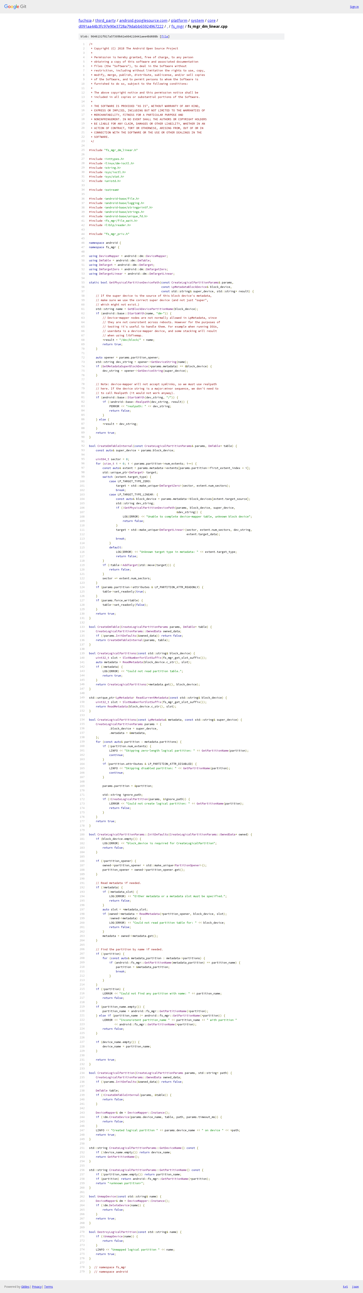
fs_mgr (177, 26)
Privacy (37, 1287)
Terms (48, 1287)
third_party (105, 20)
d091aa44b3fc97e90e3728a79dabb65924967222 (121, 26)
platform (179, 20)
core (212, 20)
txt (345, 1286)
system (197, 20)
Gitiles (25, 1287)
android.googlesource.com (143, 20)
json (355, 1286)
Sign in (354, 7)
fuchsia (85, 20)
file (164, 36)
